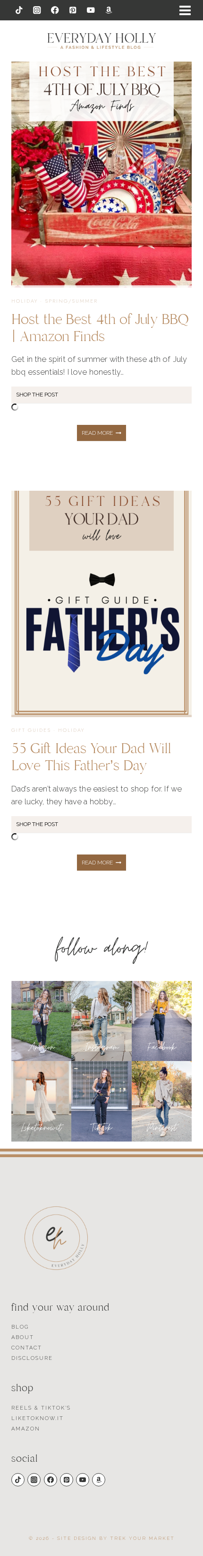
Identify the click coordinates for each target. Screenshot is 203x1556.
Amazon (25, 1429)
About (22, 1337)
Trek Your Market (142, 1538)
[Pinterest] (73, 10)
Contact (26, 1348)
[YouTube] (91, 10)
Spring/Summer (71, 301)
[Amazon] (109, 10)
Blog (20, 1327)
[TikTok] (19, 10)
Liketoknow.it (37, 1418)
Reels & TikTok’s (41, 1408)
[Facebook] (55, 10)
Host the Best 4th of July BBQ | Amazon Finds (99, 328)
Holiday (24, 301)
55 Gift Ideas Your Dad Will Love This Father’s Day (91, 757)
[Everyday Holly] (102, 41)
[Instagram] (37, 10)
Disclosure (32, 1358)
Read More (104, 435)
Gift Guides (31, 730)
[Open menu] (185, 10)
